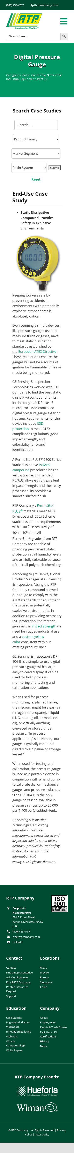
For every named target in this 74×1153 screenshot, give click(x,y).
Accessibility (42, 1134)
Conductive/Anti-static (46, 75)
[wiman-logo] (37, 1103)
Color (26, 75)
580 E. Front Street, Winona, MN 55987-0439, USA (28, 921)
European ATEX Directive (37, 351)
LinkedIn (18, 942)
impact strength (43, 626)
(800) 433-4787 (21, 931)
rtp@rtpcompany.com (26, 937)
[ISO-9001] (59, 896)
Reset (35, 179)
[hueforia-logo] (37, 1088)
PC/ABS (42, 79)
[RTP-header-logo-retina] (24, 15)
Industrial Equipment (21, 79)
